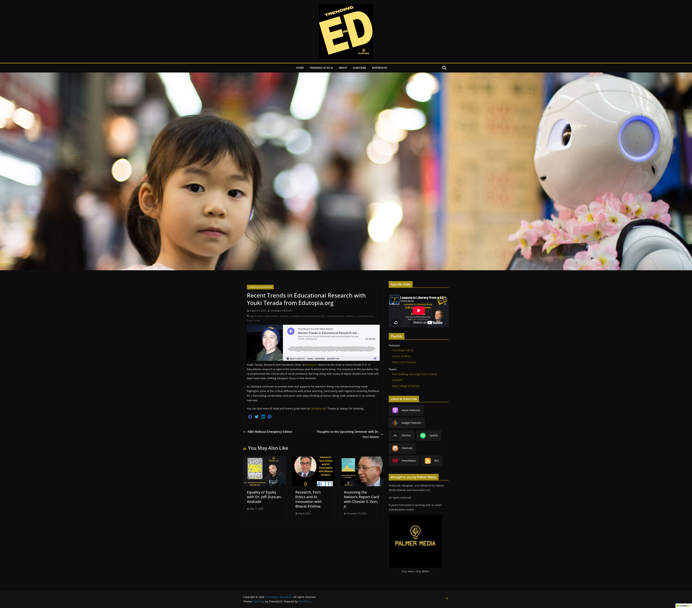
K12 (323, 316)
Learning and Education (260, 287)
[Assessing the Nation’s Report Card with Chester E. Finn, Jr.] (361, 459)
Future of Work (401, 356)
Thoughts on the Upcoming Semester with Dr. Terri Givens (347, 434)
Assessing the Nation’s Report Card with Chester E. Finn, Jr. (361, 499)
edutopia (284, 316)
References (379, 67)
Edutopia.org (318, 408)
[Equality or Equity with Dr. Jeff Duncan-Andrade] (264, 459)
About (343, 67)
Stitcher (406, 435)
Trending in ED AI (321, 67)
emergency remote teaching (305, 316)
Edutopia (310, 364)
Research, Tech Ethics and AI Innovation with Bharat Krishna (308, 499)
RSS (436, 460)
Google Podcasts (411, 422)
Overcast (407, 448)
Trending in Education (281, 310)
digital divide (271, 316)
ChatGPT (397, 380)
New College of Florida (405, 386)
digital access (256, 316)
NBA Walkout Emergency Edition (270, 432)
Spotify (433, 435)
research (349, 316)
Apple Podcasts (411, 410)
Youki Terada (253, 320)
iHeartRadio (409, 460)
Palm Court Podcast (404, 362)
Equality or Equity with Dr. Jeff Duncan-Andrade (264, 497)
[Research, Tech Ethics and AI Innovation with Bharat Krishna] (313, 459)
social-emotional (364, 316)
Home (300, 67)
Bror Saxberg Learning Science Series (414, 374)
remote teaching (335, 316)
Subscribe (359, 67)
